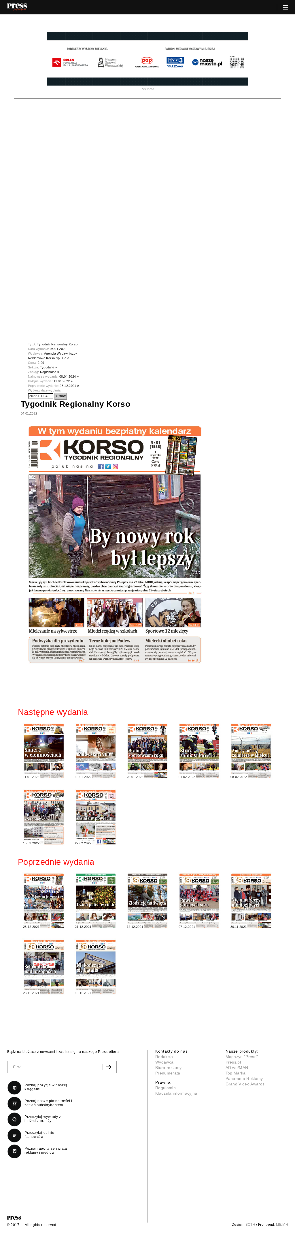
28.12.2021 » (69, 385)
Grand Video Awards (245, 1084)
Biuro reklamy (168, 1067)
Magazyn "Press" (242, 1056)
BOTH (250, 1225)
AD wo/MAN (237, 1067)
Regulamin (165, 1087)
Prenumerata (167, 1073)
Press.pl (233, 1062)
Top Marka (236, 1073)
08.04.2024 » (69, 376)
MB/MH (282, 1225)
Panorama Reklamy (244, 1078)
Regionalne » (49, 372)
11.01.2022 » (63, 381)
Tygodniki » (48, 367)
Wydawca (164, 1062)
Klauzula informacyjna (176, 1093)
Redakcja (164, 1056)
